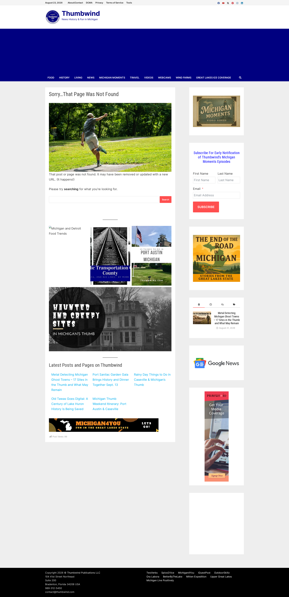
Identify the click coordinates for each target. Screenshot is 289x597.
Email (196, 189)
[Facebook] (219, 2)
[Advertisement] (144, 51)
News (90, 77)
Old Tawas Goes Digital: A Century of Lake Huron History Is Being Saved (69, 404)
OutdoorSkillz (222, 572)
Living (78, 77)
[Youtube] (223, 2)
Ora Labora (152, 576)
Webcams (164, 77)
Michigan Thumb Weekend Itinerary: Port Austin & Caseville (109, 404)
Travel (134, 77)
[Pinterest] (233, 2)
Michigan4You (186, 572)
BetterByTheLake (172, 576)
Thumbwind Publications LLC (83, 572)
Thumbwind (81, 13)
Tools (129, 2)
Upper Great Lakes (221, 576)
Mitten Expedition (196, 576)
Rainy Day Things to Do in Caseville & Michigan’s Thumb (152, 380)
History (64, 77)
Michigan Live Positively (160, 580)
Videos (148, 77)
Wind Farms (183, 77)
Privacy (99, 2)
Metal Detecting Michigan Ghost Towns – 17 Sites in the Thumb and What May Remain (227, 318)
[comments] (222, 304)
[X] (228, 2)
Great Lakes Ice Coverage (213, 77)
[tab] (199, 304)
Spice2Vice (167, 572)
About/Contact (75, 2)
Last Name (225, 173)
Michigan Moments (112, 77)
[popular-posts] (199, 304)
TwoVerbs (152, 572)
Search (165, 199)
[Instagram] (237, 2)
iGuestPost (204, 572)
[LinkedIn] (242, 2)
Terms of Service (114, 2)
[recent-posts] (210, 304)
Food (51, 77)
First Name (200, 173)
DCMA (89, 2)
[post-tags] (234, 304)
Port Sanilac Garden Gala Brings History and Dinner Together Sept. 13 (111, 380)
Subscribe (205, 207)
